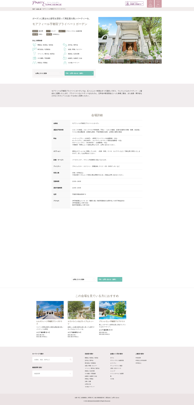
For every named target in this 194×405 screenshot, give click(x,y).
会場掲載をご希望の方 (87, 397)
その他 (112, 379)
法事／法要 (88, 381)
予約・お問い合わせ (75, 73)
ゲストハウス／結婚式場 (117, 360)
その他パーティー (90, 386)
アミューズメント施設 (116, 365)
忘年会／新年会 (89, 360)
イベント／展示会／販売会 (92, 368)
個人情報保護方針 (99, 397)
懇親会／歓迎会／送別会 (91, 358)
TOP (33, 9)
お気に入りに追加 (41, 73)
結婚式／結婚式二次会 (91, 376)
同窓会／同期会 (89, 379)
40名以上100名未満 (141, 360)
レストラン (113, 363)
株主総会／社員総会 (90, 363)
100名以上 (138, 363)
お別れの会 (88, 384)
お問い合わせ (115, 397)
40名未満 (138, 358)
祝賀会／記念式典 (90, 371)
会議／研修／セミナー (91, 365)
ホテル (112, 358)
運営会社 (108, 397)
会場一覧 (38, 9)
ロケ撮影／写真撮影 (90, 373)
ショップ (112, 371)
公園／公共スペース (115, 368)
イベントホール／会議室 (117, 373)
